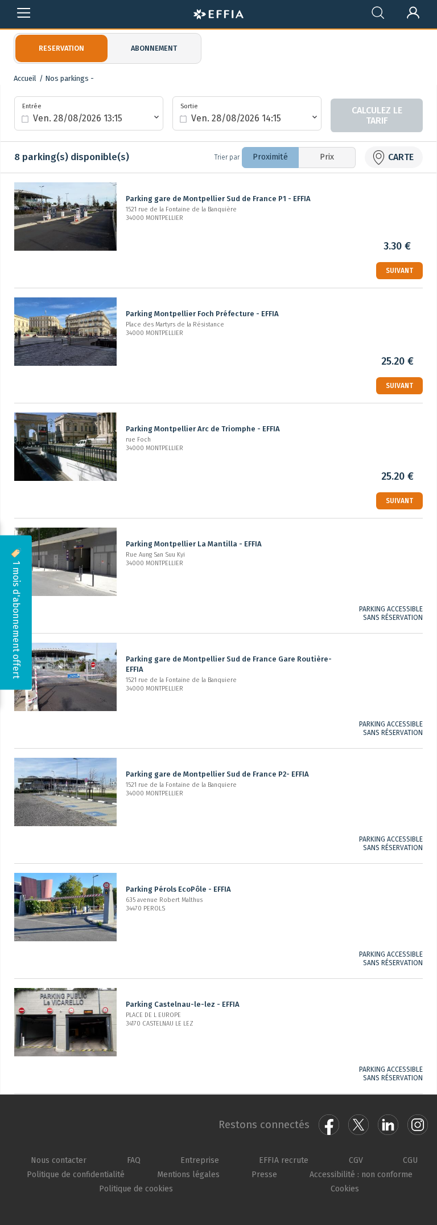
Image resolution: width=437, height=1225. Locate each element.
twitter (358, 1124)
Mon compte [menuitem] (413, 10)
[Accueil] (218, 12)
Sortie (189, 106)
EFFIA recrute (283, 1160)
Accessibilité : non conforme (361, 1174)
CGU (410, 1160)
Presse (264, 1174)
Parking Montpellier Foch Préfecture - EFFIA (202, 313)
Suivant (399, 271)
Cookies (345, 1188)
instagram (417, 1124)
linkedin (388, 1124)
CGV (356, 1160)
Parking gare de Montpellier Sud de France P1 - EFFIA (218, 198)
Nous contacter (58, 1160)
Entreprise (199, 1160)
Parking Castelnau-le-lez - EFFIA (183, 1004)
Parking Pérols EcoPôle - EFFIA (178, 889)
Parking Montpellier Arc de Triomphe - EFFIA (203, 428)
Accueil (25, 78)
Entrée (32, 106)
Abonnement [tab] (154, 48)
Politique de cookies (136, 1188)
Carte (401, 157)
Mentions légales (188, 1174)
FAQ (134, 1160)
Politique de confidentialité (76, 1174)
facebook (329, 1124)
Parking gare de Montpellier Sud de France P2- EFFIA (217, 774)
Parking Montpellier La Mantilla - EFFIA (194, 544)
